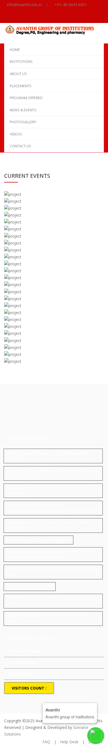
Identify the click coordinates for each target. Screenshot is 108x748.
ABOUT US (18, 73)
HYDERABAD (20, 674)
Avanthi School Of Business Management (38, 540)
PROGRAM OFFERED (26, 97)
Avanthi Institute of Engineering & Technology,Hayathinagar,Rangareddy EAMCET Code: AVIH (53, 508)
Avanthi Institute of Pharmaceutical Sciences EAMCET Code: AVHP (52, 572)
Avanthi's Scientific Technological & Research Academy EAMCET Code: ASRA (49, 618)
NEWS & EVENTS (23, 109)
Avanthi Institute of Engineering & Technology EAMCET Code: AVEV (49, 490)
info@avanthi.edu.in (24, 4)
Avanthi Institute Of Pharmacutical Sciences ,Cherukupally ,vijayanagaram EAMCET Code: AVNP (51, 554)
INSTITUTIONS (21, 61)
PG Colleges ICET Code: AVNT (30, 586)
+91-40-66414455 (70, 4)
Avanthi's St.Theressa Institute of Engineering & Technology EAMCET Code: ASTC (53, 473)
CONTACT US (20, 145)
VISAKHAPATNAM (24, 651)
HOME (15, 49)
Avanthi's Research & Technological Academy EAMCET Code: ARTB (49, 525)
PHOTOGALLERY (23, 121)
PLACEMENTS (21, 85)
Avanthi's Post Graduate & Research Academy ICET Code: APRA (51, 601)
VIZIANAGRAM (21, 662)
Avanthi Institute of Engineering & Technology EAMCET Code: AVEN (49, 456)
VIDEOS (16, 134)
